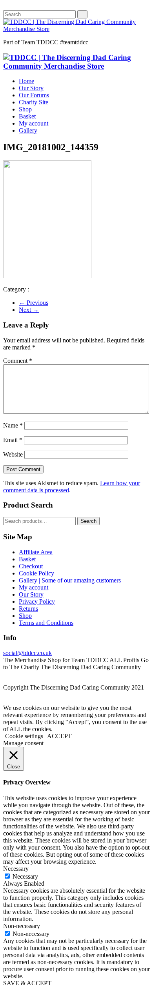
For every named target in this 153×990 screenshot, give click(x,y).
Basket (27, 116)
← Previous (33, 302)
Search (88, 521)
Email (12, 440)
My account (33, 123)
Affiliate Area (36, 552)
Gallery (28, 130)
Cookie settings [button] (24, 736)
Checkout (31, 566)
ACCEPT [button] (59, 736)
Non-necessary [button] (21, 926)
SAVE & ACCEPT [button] (27, 983)
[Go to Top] (5, 700)
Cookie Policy (36, 573)
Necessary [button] (16, 868)
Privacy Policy (37, 601)
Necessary (25, 876)
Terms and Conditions (46, 622)
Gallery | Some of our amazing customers (70, 580)
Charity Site (33, 102)
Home (26, 81)
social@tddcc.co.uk (27, 653)
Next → (29, 309)
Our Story (31, 88)
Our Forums (34, 95)
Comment (17, 360)
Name (13, 425)
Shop (25, 109)
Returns (28, 608)
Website (13, 454)
